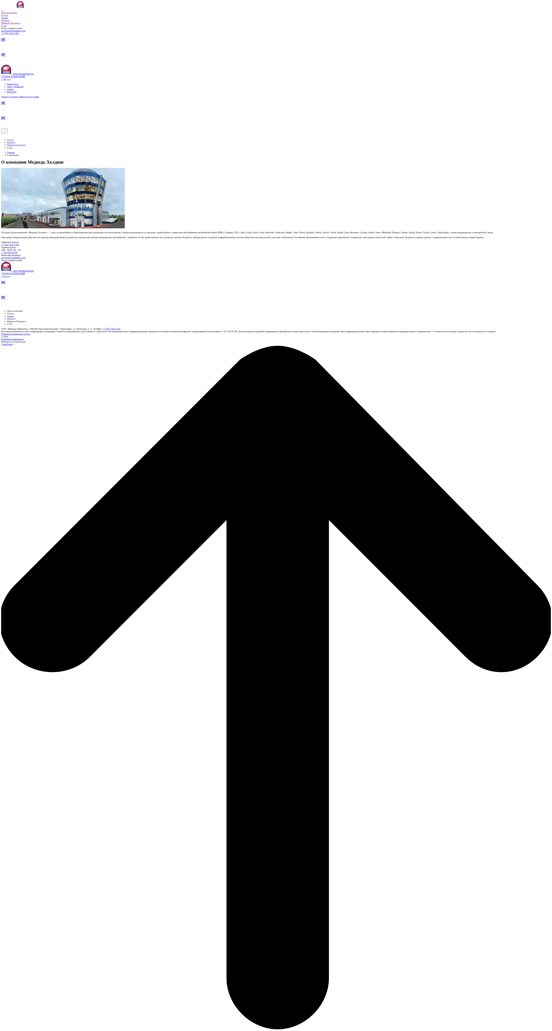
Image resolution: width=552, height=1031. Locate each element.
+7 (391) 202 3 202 (10, 33)
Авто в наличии (9, 13)
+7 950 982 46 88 (9, 252)
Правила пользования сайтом (15, 334)
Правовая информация (12, 339)
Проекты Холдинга (10, 23)
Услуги (4, 15)
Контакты (12, 92)
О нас (4, 25)
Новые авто (12, 84)
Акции (4, 18)
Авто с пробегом (15, 86)
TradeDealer (7, 344)
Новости (5, 20)
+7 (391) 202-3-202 (10, 245)
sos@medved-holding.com (13, 31)
